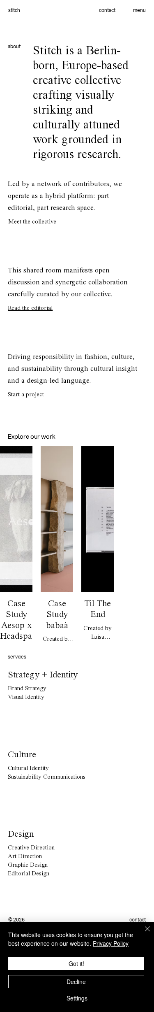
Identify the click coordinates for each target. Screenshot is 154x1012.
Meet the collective (32, 222)
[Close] (142, 934)
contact (107, 10)
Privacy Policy (111, 943)
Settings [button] (77, 998)
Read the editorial (30, 308)
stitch (14, 10)
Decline (76, 981)
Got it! (76, 963)
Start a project (26, 395)
